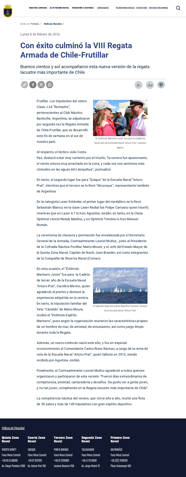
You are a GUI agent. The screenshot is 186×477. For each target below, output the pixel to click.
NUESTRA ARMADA (38, 8)
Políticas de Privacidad (13, 428)
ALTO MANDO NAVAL (59, 8)
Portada (35, 23)
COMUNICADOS (103, 8)
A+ (150, 85)
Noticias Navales (53, 23)
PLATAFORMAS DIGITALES (125, 8)
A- (138, 85)
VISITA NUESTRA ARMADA (158, 8)
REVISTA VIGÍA (141, 8)
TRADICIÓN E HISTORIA (83, 8)
